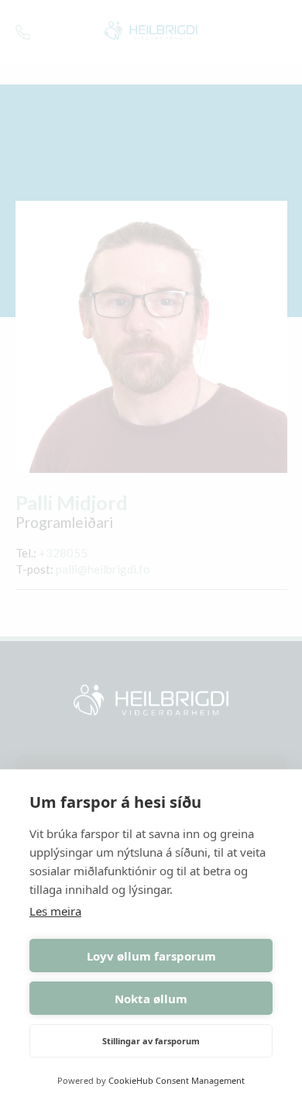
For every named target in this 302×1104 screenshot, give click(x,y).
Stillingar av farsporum (151, 1041)
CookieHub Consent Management (176, 1080)
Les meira (55, 911)
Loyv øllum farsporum (151, 956)
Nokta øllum (151, 998)
